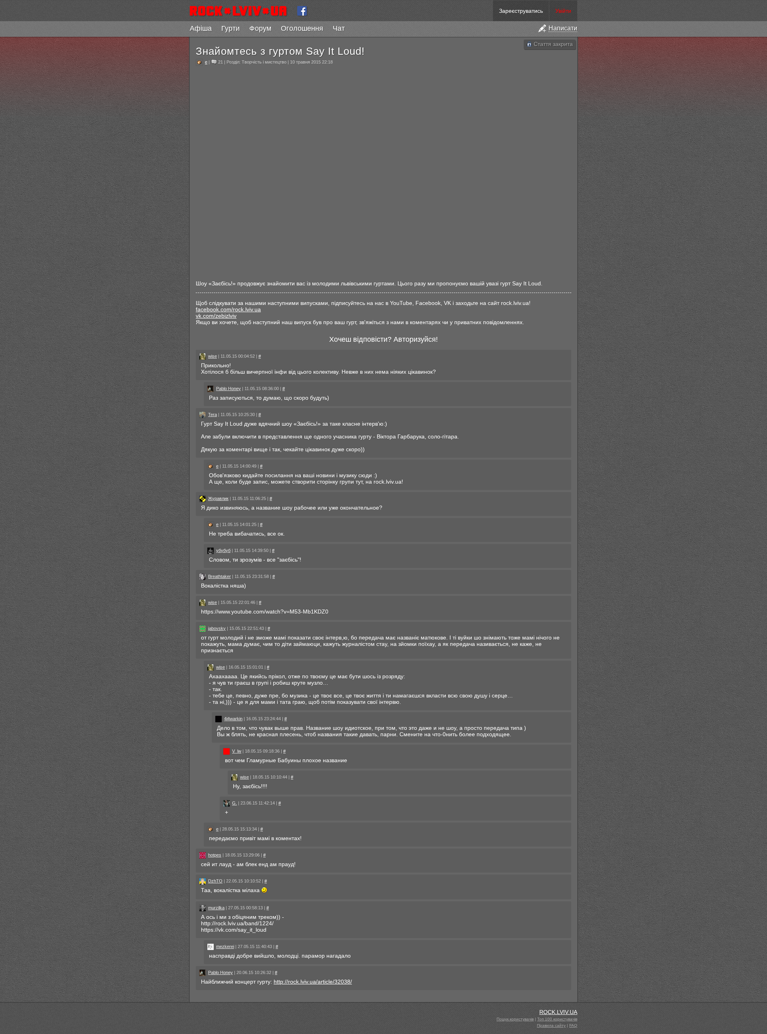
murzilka (216, 907)
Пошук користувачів (515, 1019)
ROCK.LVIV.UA (558, 1012)
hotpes (214, 855)
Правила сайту (551, 1025)
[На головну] (241, 10)
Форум (260, 28)
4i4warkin (233, 718)
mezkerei (225, 946)
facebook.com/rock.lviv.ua (228, 309)
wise (212, 356)
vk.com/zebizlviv (216, 316)
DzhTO (215, 881)
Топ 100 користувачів (557, 1019)
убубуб (223, 550)
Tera (212, 414)
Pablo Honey (228, 388)
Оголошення (302, 28)
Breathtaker (219, 576)
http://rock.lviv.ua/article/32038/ (313, 981)
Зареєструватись (521, 11)
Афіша (201, 28)
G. (234, 803)
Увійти (563, 11)
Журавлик (218, 498)
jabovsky (217, 628)
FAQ (573, 1025)
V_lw (236, 751)
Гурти (230, 28)
